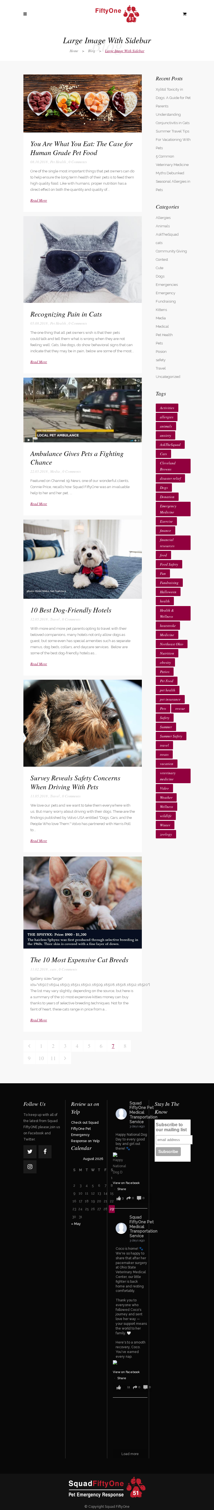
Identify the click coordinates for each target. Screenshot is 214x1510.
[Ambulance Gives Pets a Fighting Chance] (82, 410)
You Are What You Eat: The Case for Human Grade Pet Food (81, 148)
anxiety (165, 435)
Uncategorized (168, 377)
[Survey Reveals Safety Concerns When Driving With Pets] (82, 723)
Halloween (168, 591)
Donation (167, 496)
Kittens (161, 310)
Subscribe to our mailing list (171, 1127)
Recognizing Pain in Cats (66, 314)
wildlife (166, 815)
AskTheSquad (167, 234)
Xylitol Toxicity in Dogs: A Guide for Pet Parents (173, 97)
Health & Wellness (167, 613)
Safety (164, 717)
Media (55, 471)
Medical (162, 326)
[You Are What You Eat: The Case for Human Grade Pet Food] (82, 103)
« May (76, 1224)
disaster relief (170, 478)
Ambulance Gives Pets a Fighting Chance (77, 457)
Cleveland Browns (168, 466)
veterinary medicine (168, 775)
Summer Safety (171, 736)
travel (164, 745)
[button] (132, 1198)
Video (164, 788)
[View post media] (119, 1163)
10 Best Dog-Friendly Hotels (70, 609)
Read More (38, 200)
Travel (55, 619)
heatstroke (168, 625)
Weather (166, 797)
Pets (159, 343)
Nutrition (167, 653)
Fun (163, 573)
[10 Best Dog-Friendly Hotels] (82, 559)
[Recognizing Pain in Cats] (82, 259)
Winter (165, 825)
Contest (162, 259)
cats (53, 969)
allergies (166, 416)
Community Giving (171, 251)
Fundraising (166, 301)
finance (165, 530)
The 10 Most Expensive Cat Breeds (79, 959)
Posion (161, 351)
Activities (167, 407)
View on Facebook (126, 1183)
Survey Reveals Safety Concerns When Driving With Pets (75, 782)
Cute (159, 268)
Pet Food (166, 680)
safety (161, 360)
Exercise (166, 521)
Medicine (167, 634)
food (163, 555)
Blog (91, 50)
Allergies (163, 218)
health (165, 601)
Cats (163, 453)
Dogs (160, 276)
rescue (180, 708)
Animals (163, 226)
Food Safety (169, 564)
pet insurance (170, 699)
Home (74, 50)
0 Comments (78, 161)
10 (41, 1058)
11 (53, 1058)
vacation (166, 763)
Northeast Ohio (171, 644)
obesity (165, 662)
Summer (166, 726)
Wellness (166, 806)
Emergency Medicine (168, 509)
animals (166, 426)
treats (164, 754)
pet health (167, 690)
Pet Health (58, 161)
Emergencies (167, 285)
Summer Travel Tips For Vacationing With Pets (173, 139)
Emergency (165, 293)
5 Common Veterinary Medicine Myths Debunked (172, 164)
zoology (166, 834)
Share (121, 1189)
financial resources (167, 542)
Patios (164, 671)
